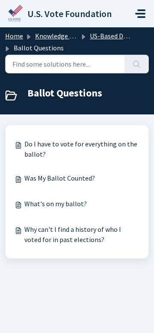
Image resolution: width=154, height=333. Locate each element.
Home (14, 36)
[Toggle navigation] (140, 13)
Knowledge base (59, 36)
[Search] (136, 64)
